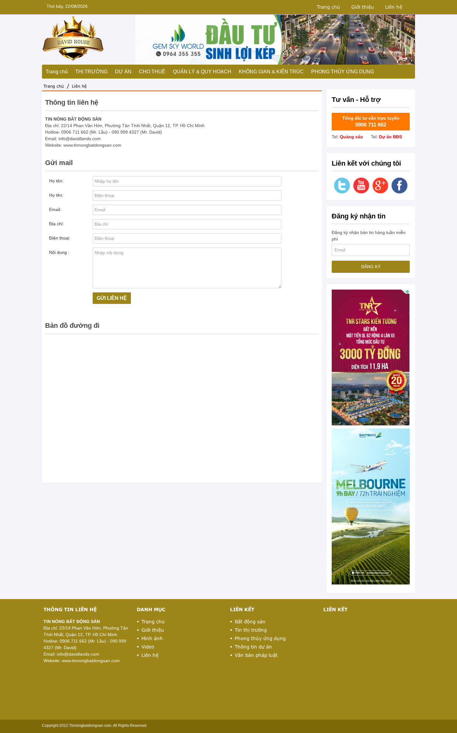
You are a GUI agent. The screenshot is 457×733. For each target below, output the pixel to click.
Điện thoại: (59, 238)
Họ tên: (56, 180)
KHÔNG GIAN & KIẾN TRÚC (271, 71)
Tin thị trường (251, 630)
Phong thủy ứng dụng (260, 638)
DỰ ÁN (123, 71)
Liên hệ (393, 7)
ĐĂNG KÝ (371, 266)
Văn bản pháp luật (256, 655)
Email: (55, 209)
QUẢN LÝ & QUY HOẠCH (202, 71)
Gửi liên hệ (112, 298)
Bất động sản (250, 621)
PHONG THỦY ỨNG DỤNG (342, 71)
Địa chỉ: (56, 223)
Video (147, 646)
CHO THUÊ (152, 71)
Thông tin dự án (253, 646)
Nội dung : (59, 252)
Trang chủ (328, 7)
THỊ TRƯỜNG (91, 71)
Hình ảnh (152, 638)
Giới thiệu (362, 7)
